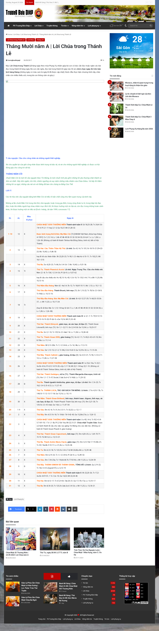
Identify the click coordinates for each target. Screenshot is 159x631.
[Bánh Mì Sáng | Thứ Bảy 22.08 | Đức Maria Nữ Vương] (50, 598)
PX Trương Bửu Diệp (21, 26)
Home (9, 34)
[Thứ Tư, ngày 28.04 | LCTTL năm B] (55, 539)
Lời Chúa (38, 26)
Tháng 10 (40, 40)
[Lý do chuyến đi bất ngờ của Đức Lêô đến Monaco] (116, 97)
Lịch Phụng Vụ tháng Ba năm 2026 (139, 129)
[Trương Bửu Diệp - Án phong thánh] (24, 13)
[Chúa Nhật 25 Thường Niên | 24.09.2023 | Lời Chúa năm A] (21, 539)
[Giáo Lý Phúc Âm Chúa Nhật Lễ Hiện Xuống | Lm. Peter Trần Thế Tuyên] (13, 587)
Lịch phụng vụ (93, 26)
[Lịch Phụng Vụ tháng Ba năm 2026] (116, 133)
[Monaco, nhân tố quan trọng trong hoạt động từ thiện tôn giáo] (116, 86)
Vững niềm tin (77, 26)
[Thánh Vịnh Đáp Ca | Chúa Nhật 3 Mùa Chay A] (116, 121)
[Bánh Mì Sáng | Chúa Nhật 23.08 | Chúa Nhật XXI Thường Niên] (50, 587)
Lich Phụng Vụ (19, 499)
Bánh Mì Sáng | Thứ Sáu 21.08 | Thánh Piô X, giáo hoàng (55, 2)
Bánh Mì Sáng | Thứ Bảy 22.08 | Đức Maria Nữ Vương (68, 598)
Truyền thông (52, 26)
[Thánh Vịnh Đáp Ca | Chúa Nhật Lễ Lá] (116, 109)
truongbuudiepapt (14, 60)
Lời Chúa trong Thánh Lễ (29, 34)
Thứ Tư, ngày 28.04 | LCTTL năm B (54, 553)
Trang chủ (41, 619)
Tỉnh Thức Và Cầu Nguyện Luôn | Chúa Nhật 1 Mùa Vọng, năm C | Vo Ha (88, 552)
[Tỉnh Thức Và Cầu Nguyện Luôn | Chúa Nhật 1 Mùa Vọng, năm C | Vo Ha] (89, 538)
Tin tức (64, 26)
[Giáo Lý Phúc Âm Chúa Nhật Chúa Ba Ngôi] (13, 601)
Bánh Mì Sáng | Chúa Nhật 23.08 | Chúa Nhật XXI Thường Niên (68, 586)
